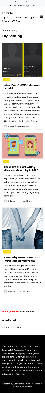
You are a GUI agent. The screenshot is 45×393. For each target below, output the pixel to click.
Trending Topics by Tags (19, 5)
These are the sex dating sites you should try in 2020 (21, 168)
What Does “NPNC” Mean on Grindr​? (21, 86)
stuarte (7, 13)
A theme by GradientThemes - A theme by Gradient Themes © (22, 385)
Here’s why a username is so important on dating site (21, 259)
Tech (6, 161)
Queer (6, 79)
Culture (7, 251)
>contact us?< (27, 311)
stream (28, 2)
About (35, 5)
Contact (18, 2)
